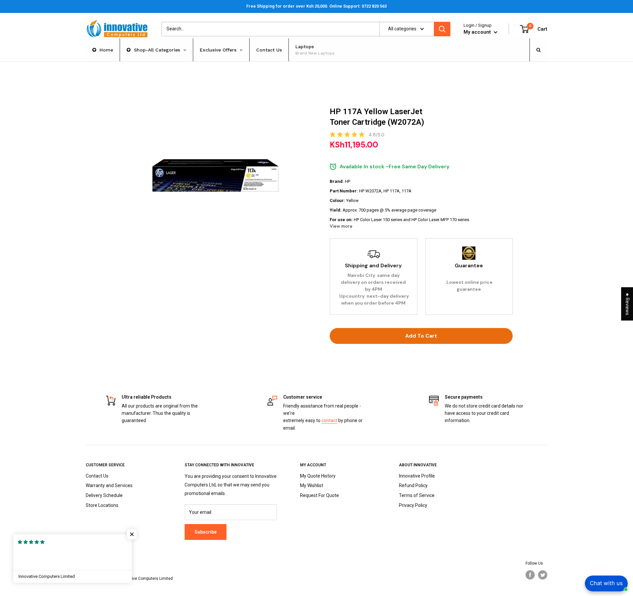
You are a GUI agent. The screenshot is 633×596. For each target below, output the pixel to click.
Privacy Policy (413, 505)
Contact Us (97, 476)
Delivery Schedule (104, 495)
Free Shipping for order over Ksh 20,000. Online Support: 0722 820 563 (316, 6)
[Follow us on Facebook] (530, 574)
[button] (132, 534)
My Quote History (318, 476)
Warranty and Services (109, 485)
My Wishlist (311, 485)
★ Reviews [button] (627, 303)
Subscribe (206, 532)
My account (478, 32)
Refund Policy (413, 485)
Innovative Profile (417, 476)
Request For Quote (319, 495)
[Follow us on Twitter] (542, 574)
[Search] (442, 29)
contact (329, 420)
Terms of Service (417, 495)
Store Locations (102, 505)
